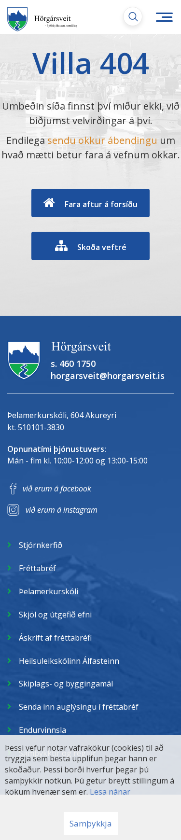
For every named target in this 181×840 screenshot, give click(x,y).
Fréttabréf (37, 568)
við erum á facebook (57, 488)
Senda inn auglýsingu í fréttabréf (79, 706)
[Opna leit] (132, 16)
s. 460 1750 (73, 363)
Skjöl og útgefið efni (55, 614)
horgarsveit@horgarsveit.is (108, 375)
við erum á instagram (61, 509)
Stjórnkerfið (40, 545)
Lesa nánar (110, 791)
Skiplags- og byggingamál (66, 683)
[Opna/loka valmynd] (164, 17)
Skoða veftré (101, 247)
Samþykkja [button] (91, 823)
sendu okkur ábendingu (102, 140)
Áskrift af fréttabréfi (55, 637)
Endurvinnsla (42, 730)
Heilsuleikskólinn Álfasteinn (69, 661)
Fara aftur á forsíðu (101, 204)
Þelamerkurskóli (48, 591)
